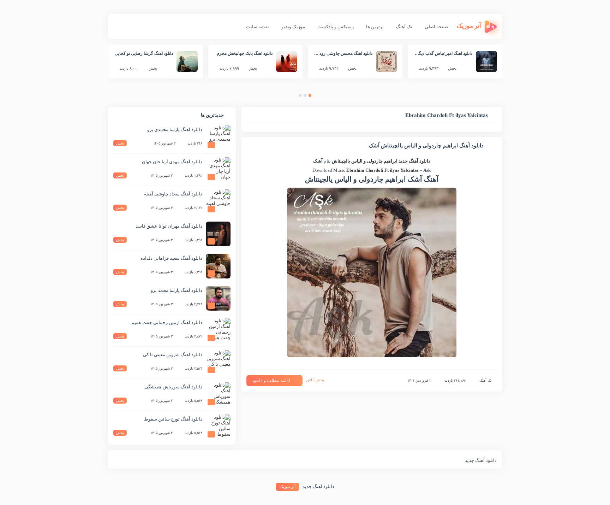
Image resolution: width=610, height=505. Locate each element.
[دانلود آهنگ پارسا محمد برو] (218, 298)
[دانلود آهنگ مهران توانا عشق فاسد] (218, 234)
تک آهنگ (404, 26)
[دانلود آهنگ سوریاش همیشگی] (218, 394)
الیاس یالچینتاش (347, 161)
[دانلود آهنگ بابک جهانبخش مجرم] (286, 61)
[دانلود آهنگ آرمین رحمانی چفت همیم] (218, 330)
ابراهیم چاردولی (382, 161)
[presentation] (317, 97)
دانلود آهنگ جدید (414, 161)
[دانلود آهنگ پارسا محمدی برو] (218, 137)
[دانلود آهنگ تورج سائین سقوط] (218, 427)
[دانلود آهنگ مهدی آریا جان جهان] (218, 169)
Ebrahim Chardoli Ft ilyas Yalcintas (382, 170)
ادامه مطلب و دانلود (271, 380)
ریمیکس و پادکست (335, 26)
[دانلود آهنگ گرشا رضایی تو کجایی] (187, 61)
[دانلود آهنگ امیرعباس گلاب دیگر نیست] (486, 61)
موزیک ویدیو (293, 26)
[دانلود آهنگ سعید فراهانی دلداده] (218, 266)
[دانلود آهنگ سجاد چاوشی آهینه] (218, 201)
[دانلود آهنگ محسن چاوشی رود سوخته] (386, 61)
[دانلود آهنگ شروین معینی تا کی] (218, 362)
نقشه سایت (257, 26)
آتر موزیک (287, 487)
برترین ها (375, 26)
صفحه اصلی (436, 26)
